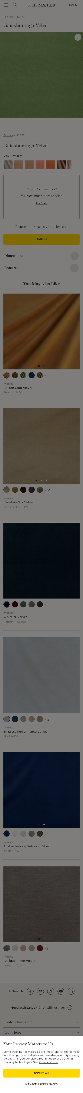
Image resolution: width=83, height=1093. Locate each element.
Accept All (41, 1073)
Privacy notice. (48, 1062)
